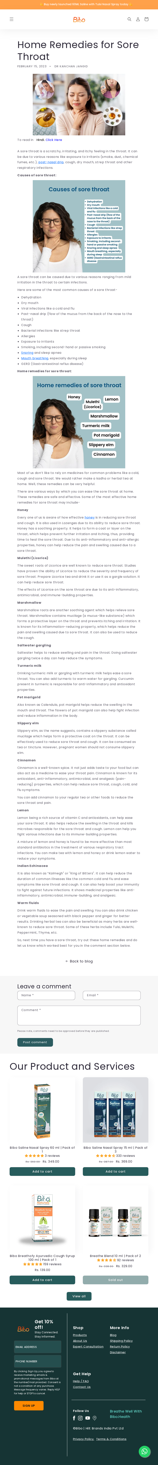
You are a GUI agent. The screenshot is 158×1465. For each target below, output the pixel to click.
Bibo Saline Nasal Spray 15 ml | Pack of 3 (116, 1150)
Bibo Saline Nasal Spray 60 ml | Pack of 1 (42, 1150)
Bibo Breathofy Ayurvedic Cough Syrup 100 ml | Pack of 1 (42, 1258)
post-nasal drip (51, 162)
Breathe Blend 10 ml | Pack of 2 (115, 1256)
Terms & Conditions (111, 1439)
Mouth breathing (34, 358)
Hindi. (48, 140)
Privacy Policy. (83, 1439)
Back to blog (81, 961)
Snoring (27, 352)
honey (90, 517)
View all (79, 1296)
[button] (11, 19)
